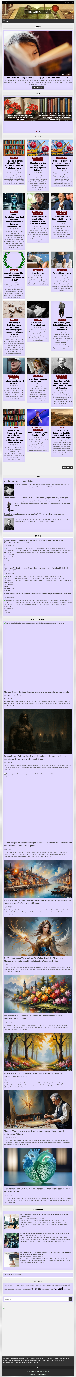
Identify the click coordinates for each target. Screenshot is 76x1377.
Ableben (65, 1289)
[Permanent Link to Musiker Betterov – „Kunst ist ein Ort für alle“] (38, 417)
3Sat (47, 1285)
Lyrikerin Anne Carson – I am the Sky (14, 382)
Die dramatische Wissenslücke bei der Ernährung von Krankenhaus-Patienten (45, 1233)
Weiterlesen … (11, 705)
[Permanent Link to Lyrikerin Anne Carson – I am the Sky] (14, 366)
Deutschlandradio (38, 158)
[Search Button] (38, 1367)
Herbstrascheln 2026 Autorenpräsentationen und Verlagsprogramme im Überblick (37, 593)
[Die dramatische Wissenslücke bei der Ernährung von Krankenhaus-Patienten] (11, 1247)
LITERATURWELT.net (38, 11)
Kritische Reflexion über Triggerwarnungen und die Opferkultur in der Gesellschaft (62, 164)
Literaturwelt (38, 319)
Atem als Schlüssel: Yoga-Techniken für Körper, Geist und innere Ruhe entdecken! (38, 77)
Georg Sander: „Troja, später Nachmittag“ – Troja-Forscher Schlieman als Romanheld (62, 384)
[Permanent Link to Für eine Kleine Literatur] (62, 260)
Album (24, 1289)
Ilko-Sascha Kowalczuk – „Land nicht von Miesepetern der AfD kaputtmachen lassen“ (38, 220)
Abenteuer (36, 1289)
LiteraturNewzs (38, 160)
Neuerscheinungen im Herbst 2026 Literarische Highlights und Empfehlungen (62, 326)
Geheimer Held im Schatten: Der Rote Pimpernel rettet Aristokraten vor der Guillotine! (20, 118)
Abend (58, 1288)
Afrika (5, 1289)
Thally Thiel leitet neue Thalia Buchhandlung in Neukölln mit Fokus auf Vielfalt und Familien (14, 164)
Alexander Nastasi (48, 1289)
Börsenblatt (14, 158)
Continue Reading (38, 87)
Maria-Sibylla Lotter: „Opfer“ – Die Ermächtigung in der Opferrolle (38, 166)
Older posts (66, 467)
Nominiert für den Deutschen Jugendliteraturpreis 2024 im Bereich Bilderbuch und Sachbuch (36, 569)
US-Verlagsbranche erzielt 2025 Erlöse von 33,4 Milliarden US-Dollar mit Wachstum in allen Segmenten (33, 541)
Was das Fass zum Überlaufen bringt (38, 323)
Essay (61, 427)
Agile (42, 1289)
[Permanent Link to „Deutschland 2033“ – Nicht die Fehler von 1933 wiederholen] (62, 201)
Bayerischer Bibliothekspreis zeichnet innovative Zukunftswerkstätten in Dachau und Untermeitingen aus (14, 220)
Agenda (67, 1285)
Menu (6, 3)
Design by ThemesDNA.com (38, 1374)
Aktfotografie (11, 1289)
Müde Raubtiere (38, 273)
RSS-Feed (25, 1218)
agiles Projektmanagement (27, 1285)
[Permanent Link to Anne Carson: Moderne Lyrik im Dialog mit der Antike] (38, 366)
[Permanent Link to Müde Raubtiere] (38, 260)
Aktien (49, 1285)
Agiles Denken (16, 1285)
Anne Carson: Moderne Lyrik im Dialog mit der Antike (38, 381)
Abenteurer (41, 1285)
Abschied (28, 1289)
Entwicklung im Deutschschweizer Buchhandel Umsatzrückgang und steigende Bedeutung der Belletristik (14, 328)
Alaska (36, 1285)
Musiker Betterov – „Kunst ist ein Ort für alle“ (38, 433)
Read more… (49, 487)
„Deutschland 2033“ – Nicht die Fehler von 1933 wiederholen (62, 219)
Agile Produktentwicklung (58, 1285)
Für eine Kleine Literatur (62, 273)
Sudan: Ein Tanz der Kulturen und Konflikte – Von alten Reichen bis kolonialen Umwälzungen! (62, 434)
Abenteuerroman (8, 1285)
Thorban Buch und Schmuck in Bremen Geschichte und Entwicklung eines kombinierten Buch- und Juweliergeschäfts (14, 436)
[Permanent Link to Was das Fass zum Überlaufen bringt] (38, 309)
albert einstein (18, 1289)
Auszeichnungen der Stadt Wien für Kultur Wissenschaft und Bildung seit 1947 (14, 276)
